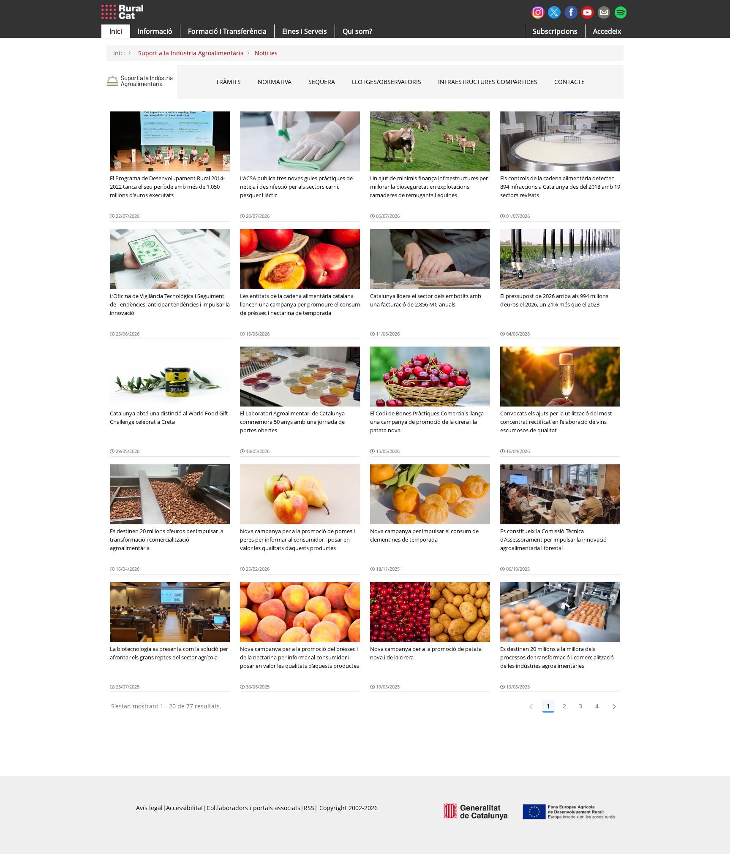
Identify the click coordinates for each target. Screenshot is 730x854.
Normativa (274, 82)
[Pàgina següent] (614, 706)
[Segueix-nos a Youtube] (587, 12)
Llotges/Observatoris (386, 82)
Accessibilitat (184, 808)
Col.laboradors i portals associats (253, 808)
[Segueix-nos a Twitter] (554, 11)
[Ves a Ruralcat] (124, 12)
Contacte (569, 82)
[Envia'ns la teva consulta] (603, 11)
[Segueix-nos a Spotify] (620, 11)
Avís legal (149, 808)
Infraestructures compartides (487, 82)
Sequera (321, 82)
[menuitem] (227, 31)
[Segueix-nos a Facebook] (570, 11)
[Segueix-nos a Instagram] (538, 11)
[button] (116, 31)
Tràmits (228, 82)
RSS (309, 808)
